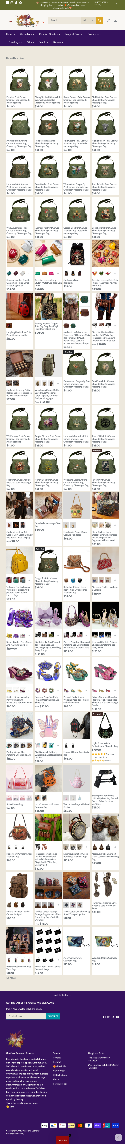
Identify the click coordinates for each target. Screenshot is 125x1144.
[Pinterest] (20, 2)
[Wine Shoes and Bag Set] (44, 690)
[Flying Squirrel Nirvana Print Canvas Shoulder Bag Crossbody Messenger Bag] (48, 79)
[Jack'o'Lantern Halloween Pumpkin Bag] (48, 778)
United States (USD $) (101, 3)
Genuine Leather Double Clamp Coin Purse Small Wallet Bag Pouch (18, 283)
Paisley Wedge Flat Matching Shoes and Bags (18, 753)
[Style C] (108, 525)
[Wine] (22, 690)
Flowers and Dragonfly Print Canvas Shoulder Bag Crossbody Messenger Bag (76, 384)
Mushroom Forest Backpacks (71, 281)
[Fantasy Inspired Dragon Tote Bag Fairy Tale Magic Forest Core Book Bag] (48, 306)
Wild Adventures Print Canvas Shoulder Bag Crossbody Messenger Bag (19, 230)
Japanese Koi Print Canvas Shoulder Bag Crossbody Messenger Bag (47, 230)
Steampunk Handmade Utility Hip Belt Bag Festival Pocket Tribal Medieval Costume (105, 799)
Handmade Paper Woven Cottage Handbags (75, 533)
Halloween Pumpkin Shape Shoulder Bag (19, 855)
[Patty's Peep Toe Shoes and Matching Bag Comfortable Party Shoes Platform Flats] (76, 615)
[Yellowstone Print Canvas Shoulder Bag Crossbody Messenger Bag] (76, 123)
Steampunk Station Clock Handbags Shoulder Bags (75, 855)
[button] (62, 1140)
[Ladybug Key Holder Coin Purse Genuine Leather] (19, 306)
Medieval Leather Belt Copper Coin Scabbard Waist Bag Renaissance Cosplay (19, 535)
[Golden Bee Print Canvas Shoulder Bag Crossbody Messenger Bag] (76, 210)
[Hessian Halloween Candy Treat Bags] (19, 940)
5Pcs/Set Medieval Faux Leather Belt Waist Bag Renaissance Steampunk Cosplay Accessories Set (103, 336)
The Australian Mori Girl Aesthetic (99, 1059)
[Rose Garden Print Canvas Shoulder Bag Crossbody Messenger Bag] (48, 166)
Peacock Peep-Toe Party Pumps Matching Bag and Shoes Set (47, 700)
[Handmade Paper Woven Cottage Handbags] (76, 505)
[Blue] (16, 745)
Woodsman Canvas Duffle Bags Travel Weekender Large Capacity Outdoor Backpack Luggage (47, 394)
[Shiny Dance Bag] (19, 778)
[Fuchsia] (95, 690)
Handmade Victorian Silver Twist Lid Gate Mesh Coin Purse (104, 906)
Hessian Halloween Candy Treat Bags (18, 968)
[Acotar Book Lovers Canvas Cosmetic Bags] (48, 940)
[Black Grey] (22, 745)
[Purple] (16, 635)
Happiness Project (96, 1053)
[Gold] (79, 690)
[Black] (38, 635)
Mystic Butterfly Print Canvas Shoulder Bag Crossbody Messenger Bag (19, 143)
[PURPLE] (66, 635)
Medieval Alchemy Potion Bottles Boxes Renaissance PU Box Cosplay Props (19, 393)
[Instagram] (12, 2)
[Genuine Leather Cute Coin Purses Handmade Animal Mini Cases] (105, 253)
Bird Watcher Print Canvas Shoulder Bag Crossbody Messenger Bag (104, 100)
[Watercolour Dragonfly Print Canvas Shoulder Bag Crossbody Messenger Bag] (76, 166)
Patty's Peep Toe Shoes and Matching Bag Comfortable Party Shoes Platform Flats (76, 645)
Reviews (57, 1062)
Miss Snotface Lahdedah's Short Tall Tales (103, 1066)
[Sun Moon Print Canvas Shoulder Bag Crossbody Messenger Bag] (105, 363)
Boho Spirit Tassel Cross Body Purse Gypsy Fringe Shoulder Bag (75, 590)
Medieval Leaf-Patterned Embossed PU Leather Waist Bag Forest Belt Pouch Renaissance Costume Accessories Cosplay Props (76, 338)
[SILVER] (108, 635)
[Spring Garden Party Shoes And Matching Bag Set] (19, 615)
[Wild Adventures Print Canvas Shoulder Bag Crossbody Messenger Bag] (19, 210)
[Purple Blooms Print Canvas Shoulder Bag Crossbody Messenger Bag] (48, 418)
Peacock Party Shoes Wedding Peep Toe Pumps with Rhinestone (76, 700)
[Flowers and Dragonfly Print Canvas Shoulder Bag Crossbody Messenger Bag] (76, 363)
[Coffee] (44, 635)
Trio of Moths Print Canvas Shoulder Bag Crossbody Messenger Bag (104, 187)
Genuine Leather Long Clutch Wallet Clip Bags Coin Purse (48, 283)
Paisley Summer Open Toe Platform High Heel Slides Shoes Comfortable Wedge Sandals (105, 701)
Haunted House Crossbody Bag (76, 753)
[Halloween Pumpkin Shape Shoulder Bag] (19, 827)
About (56, 1079)
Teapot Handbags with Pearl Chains (76, 805)
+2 (29, 690)
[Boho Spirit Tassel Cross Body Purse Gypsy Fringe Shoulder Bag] (76, 560)
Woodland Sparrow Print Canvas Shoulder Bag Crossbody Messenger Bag (76, 482)
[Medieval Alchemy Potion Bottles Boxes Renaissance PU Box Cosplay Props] (19, 363)
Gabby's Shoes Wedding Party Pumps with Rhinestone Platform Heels (19, 700)
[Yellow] (9, 635)
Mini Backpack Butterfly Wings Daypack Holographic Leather (48, 755)
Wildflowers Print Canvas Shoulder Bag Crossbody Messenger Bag (18, 439)
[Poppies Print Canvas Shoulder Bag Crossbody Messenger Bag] (48, 123)
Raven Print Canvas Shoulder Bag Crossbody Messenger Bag (103, 482)
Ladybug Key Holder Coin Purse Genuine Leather (18, 333)
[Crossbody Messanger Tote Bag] (48, 505)
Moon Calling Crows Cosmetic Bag (72, 959)
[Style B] (101, 525)
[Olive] (51, 635)
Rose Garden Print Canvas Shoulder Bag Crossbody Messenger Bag (47, 187)
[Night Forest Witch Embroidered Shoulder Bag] (105, 725)
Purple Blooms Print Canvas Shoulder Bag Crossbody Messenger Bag (48, 439)
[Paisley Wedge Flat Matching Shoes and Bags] (19, 725)
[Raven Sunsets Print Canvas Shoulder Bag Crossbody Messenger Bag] (76, 79)
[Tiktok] (16, 2)
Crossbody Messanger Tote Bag (48, 524)
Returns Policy (60, 1083)
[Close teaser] (69, 1135)
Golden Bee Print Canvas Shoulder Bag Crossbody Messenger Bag (75, 230)
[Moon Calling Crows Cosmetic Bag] (76, 940)
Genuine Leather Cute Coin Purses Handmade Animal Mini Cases (105, 283)
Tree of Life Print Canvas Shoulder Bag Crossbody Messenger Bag (103, 439)
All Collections (60, 1075)
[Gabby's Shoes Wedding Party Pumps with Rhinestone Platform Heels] (19, 670)
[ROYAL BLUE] (101, 635)
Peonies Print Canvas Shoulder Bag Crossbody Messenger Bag (18, 100)
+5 (115, 525)
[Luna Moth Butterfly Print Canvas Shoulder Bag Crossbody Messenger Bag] (76, 418)
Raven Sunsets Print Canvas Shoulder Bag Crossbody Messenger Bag (76, 100)
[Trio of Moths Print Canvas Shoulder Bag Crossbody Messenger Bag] (105, 166)
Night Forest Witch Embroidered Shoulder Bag (105, 744)
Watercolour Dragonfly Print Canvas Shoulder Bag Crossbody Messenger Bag (76, 187)
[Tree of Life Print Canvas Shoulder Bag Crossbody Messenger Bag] (105, 418)
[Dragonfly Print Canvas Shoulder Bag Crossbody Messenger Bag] (48, 560)
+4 (29, 635)
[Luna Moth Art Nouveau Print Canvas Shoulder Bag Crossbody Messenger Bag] (19, 166)
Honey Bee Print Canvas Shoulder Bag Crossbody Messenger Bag (46, 482)
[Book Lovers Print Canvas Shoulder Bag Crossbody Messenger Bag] (105, 210)
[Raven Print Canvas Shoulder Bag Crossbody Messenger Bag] (105, 462)
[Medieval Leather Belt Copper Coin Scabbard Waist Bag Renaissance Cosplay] (19, 505)
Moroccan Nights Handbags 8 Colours (105, 588)
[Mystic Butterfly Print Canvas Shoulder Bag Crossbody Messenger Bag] (19, 123)
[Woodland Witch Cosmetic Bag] (105, 940)
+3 (29, 273)
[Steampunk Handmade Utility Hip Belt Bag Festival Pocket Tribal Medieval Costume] (105, 778)
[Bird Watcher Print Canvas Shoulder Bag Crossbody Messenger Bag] (105, 79)
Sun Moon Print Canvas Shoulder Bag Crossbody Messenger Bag (103, 384)
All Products (59, 1070)
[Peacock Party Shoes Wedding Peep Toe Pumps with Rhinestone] (76, 670)
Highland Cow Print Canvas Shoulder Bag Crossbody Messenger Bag (105, 143)
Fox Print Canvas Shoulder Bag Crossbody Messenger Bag (19, 482)
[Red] (108, 690)
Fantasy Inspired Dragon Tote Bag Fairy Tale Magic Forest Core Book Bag (47, 326)
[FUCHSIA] (79, 635)
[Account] (108, 20)
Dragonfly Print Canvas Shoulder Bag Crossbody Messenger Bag (46, 581)
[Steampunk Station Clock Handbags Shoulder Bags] (76, 827)
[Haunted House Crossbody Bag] (76, 725)
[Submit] (99, 20)
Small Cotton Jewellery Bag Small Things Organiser (76, 913)
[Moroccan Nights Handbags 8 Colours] (105, 560)
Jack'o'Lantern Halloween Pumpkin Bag (47, 805)
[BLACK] (73, 635)
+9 (58, 383)
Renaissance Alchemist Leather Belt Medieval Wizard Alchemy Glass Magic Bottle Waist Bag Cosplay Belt (46, 859)
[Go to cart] (115, 20)
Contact (57, 1057)
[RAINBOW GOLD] (95, 635)
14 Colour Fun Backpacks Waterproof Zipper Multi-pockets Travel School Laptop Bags (18, 591)
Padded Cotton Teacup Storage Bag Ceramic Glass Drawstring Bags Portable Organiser (48, 915)
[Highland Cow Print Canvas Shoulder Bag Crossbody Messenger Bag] (105, 123)
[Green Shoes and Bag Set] (51, 690)
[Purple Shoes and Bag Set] (38, 690)
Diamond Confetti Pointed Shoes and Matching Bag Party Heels (104, 645)
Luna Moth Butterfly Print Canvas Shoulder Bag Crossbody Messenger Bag (76, 439)
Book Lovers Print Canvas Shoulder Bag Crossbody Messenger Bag (104, 230)
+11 (115, 273)
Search (56, 1053)
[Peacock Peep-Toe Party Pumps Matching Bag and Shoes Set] (48, 670)
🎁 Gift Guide (59, 1066)
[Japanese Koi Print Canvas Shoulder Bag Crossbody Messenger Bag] (48, 210)
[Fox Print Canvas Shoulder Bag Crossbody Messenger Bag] (19, 462)
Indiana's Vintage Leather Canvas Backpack (18, 913)
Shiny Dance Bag (14, 804)
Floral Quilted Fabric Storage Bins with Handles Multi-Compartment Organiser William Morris (104, 536)
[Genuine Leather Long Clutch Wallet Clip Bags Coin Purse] (48, 253)
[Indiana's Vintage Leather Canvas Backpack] (19, 885)
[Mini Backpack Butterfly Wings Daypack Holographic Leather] (48, 725)
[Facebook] (7, 2)
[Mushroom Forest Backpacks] (76, 253)
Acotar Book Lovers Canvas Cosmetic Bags (48, 968)
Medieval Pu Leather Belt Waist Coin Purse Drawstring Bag (105, 856)
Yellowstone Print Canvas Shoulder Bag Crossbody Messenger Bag (75, 143)
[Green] (73, 690)
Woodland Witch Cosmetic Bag (104, 959)
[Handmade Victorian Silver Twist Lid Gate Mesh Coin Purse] (105, 885)
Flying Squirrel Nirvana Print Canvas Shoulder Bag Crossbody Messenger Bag (48, 100)
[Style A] (95, 525)
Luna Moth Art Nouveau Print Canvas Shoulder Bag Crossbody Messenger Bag (19, 187)
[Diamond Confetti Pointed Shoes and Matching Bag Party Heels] (105, 615)
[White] (22, 635)
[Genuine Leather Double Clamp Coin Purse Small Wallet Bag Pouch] (19, 253)
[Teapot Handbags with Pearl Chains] (76, 778)
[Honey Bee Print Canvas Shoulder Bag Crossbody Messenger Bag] (48, 462)
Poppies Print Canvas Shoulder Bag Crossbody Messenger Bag (46, 143)
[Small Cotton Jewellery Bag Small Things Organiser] (76, 885)
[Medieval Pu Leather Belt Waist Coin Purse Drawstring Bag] (105, 827)
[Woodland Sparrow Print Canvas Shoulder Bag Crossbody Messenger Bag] (76, 462)
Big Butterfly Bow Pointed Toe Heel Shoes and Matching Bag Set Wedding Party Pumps (48, 646)
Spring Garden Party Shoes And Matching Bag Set (19, 643)
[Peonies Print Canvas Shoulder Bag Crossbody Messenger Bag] (19, 79)
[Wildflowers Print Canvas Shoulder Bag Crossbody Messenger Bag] (19, 418)
